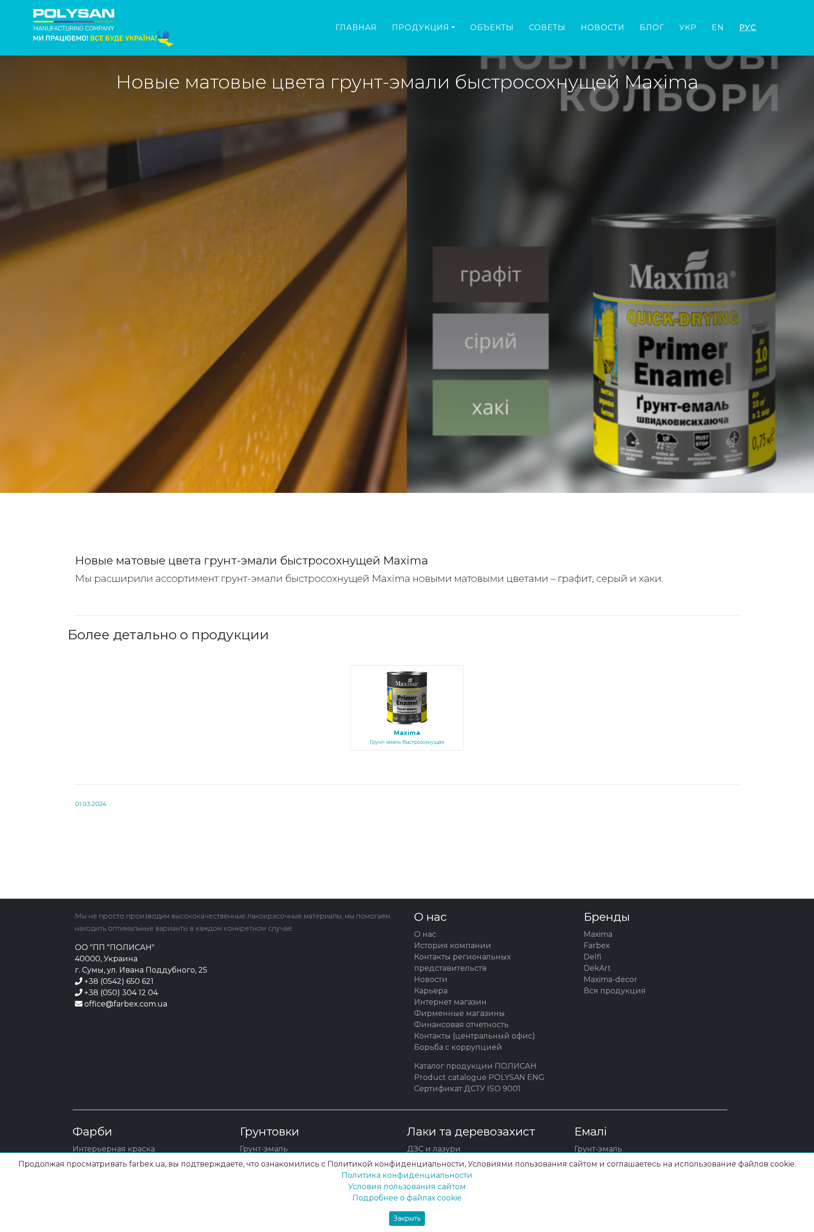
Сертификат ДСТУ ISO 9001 (467, 1088)
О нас (425, 934)
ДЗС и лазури (434, 1148)
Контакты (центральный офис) (474, 1035)
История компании (452, 945)
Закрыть (407, 1218)
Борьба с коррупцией (458, 1047)
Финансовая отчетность (461, 1024)
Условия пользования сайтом (407, 1186)
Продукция (420, 27)
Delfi (593, 956)
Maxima (598, 934)
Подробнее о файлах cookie (407, 1197)
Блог (652, 27)
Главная (356, 27)
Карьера (431, 990)
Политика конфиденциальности (407, 1175)
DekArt (597, 968)
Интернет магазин (450, 1002)
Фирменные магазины (459, 1013)
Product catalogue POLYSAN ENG (479, 1077)
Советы (547, 27)
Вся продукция (615, 990)
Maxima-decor (610, 979)
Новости (603, 27)
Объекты (492, 27)
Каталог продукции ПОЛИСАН (475, 1066)
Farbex (597, 945)
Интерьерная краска (114, 1148)
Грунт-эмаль (264, 1148)
